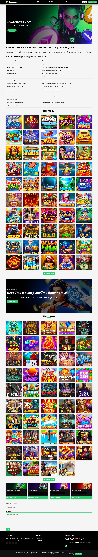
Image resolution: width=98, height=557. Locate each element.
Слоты (46, 1)
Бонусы (39, 1)
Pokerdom (39, 538)
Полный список (49, 273)
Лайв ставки (53, 1)
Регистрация (92, 2)
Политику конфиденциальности (42, 555)
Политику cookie (31, 555)
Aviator (61, 1)
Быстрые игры (69, 1)
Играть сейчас (13, 301)
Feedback (8, 511)
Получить (12, 30)
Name (7, 505)
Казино (33, 1)
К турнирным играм (11, 497)
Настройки (70, 553)
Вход (84, 2)
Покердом (39, 540)
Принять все (78, 553)
